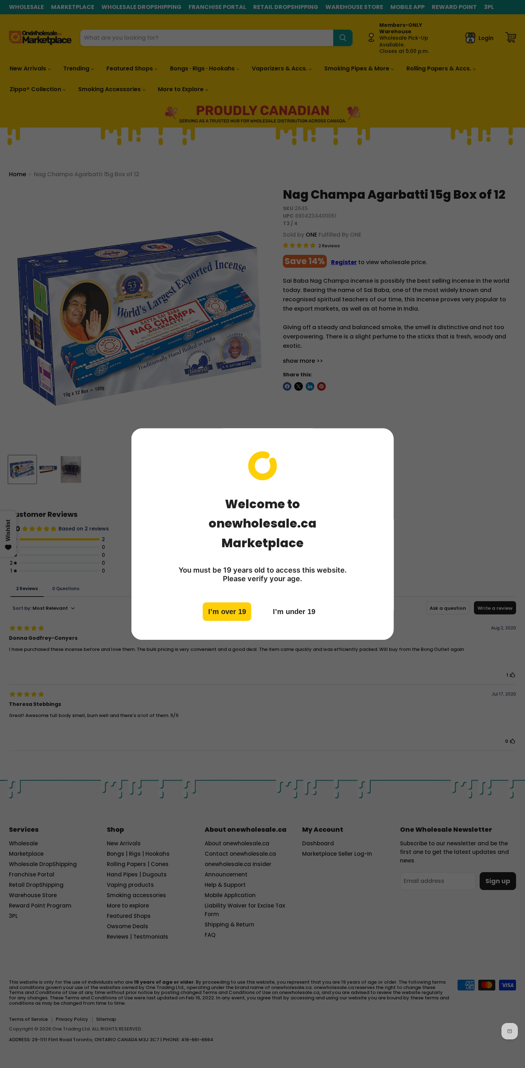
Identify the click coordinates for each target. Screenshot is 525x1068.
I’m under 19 (294, 611)
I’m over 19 (227, 611)
